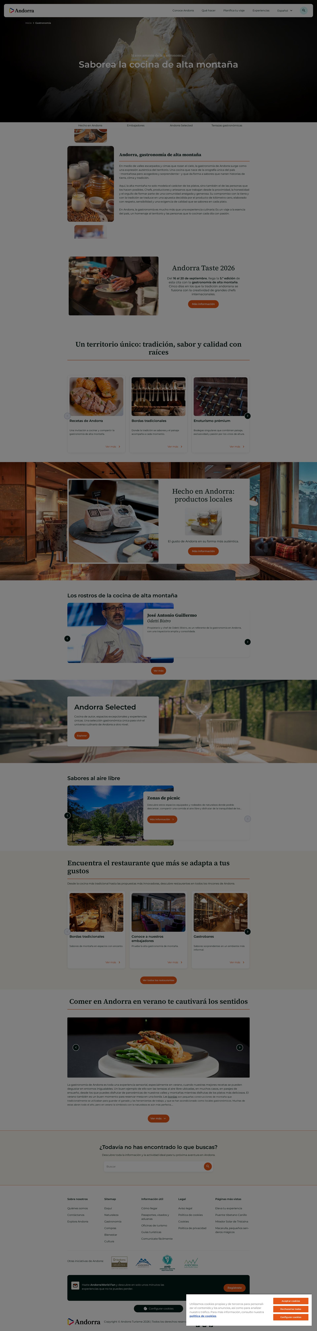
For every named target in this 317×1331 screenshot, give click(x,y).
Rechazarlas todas (290, 1309)
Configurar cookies (290, 1317)
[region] (249, 1310)
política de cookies (203, 1316)
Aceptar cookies (291, 1301)
